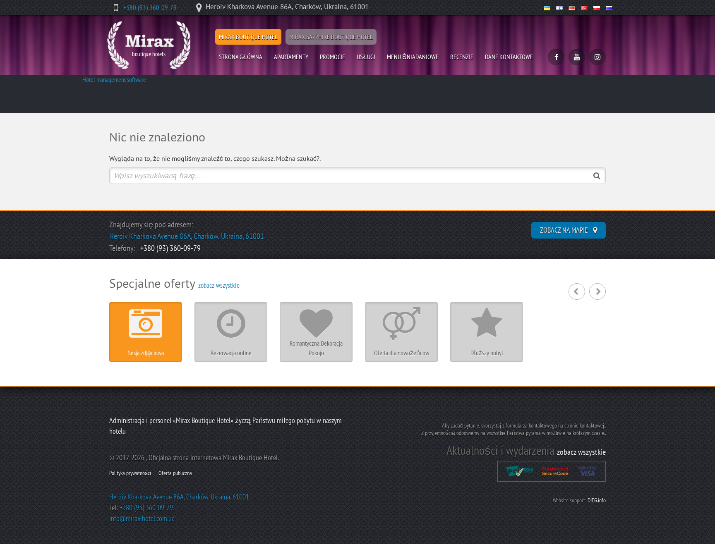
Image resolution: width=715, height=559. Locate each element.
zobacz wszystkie (219, 285)
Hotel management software (114, 79)
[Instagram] (597, 57)
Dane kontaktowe (509, 57)
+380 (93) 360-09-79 (150, 7)
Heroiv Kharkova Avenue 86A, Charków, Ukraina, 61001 (186, 236)
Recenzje (461, 57)
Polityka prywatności (130, 473)
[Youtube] (577, 57)
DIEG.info (597, 500)
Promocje (332, 57)
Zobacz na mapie (565, 230)
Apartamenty (291, 57)
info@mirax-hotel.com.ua (142, 518)
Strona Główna (240, 57)
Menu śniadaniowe (413, 57)
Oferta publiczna (175, 473)
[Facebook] (556, 57)
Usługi (366, 57)
